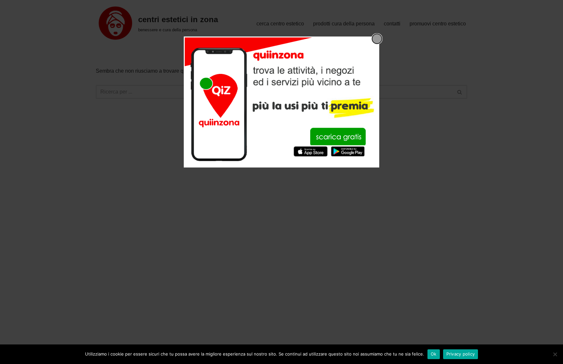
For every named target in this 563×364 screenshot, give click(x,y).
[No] (555, 354)
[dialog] (281, 101)
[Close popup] (377, 39)
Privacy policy (460, 354)
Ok (434, 354)
